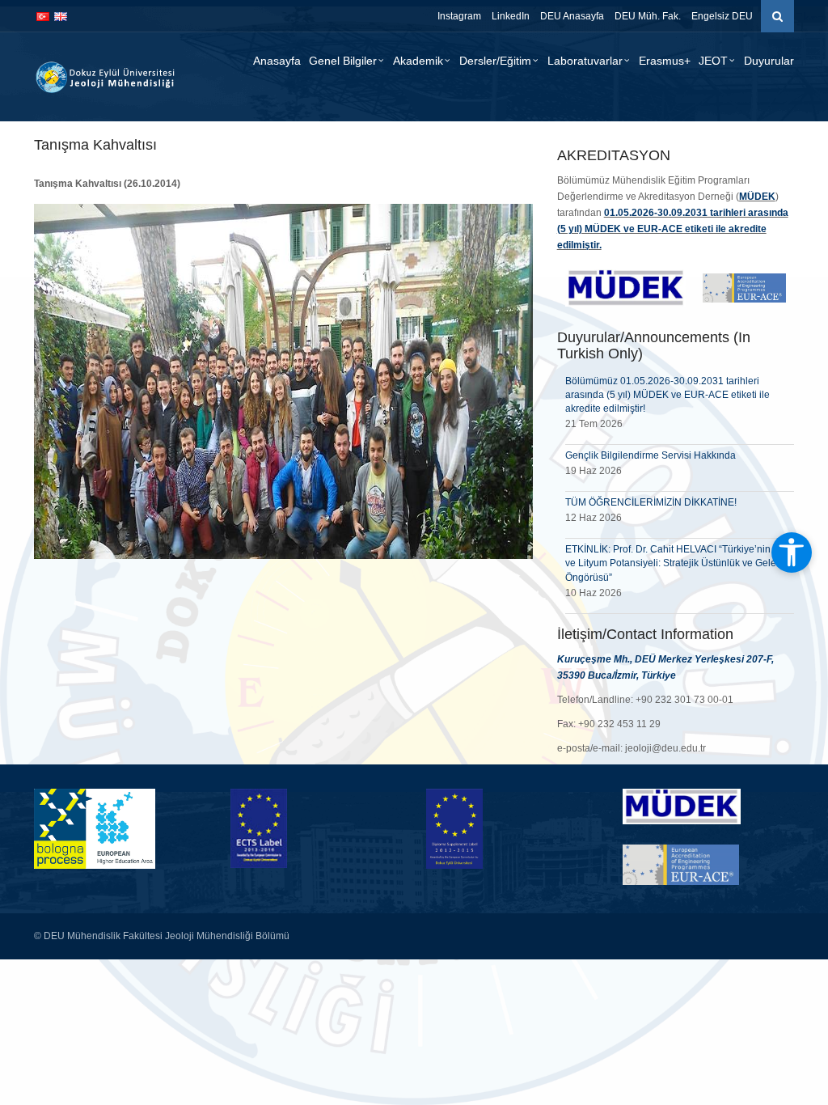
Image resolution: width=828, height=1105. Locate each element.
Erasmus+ (665, 60)
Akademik (418, 60)
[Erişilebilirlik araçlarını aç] (791, 552)
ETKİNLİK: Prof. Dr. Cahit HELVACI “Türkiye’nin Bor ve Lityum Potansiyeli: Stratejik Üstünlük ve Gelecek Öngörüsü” (678, 563)
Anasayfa (277, 60)
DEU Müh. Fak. (648, 16)
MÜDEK (757, 196)
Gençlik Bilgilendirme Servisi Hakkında (650, 455)
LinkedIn (511, 16)
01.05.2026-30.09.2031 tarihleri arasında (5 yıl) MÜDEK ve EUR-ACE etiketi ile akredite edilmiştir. (672, 229)
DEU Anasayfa (572, 16)
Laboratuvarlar (585, 60)
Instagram (459, 16)
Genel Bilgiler (343, 60)
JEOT (713, 60)
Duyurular (769, 60)
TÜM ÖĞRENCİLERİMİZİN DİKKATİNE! (651, 502)
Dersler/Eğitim (495, 60)
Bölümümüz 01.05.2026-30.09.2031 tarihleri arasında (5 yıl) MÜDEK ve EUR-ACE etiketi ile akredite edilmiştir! (667, 394)
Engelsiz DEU (722, 16)
